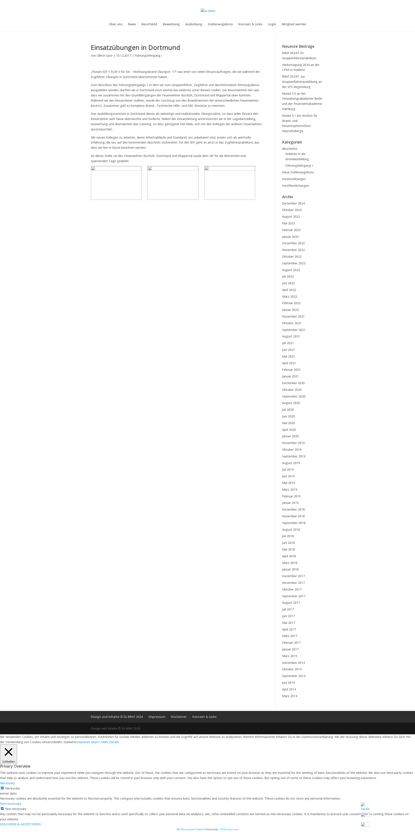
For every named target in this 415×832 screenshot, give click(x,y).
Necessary (12, 788)
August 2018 (291, 529)
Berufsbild (149, 24)
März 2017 (289, 636)
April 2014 (289, 689)
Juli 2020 (288, 409)
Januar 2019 (290, 503)
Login (272, 24)
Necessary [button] (7, 783)
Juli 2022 (288, 276)
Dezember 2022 (293, 243)
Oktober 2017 (292, 589)
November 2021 (293, 316)
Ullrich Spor (105, 55)
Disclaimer (179, 717)
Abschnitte (289, 149)
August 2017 (291, 602)
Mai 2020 (288, 423)
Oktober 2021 (292, 323)
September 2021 (293, 330)
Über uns (115, 24)
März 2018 (289, 563)
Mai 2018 (288, 549)
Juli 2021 (288, 343)
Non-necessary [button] (10, 804)
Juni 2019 (288, 476)
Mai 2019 (288, 483)
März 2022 (289, 296)
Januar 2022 (290, 310)
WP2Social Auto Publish (190, 829)
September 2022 (293, 263)
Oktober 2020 (292, 390)
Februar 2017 (291, 642)
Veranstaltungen (294, 179)
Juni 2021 (288, 350)
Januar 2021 (290, 376)
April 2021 (289, 363)
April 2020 (289, 430)
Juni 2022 (288, 283)
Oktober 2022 (292, 256)
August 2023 (291, 216)
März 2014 (289, 696)
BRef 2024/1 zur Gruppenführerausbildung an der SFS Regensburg (302, 81)
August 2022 (291, 270)
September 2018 (293, 523)
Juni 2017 (288, 616)
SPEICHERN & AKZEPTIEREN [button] (20, 824)
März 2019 (289, 489)
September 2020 (293, 396)
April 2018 (289, 556)
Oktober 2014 (292, 669)
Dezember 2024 (293, 203)
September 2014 (293, 676)
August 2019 (291, 463)
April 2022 (289, 290)
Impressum (156, 717)
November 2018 (293, 516)
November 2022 (293, 250)
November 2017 (293, 583)
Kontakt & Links (250, 24)
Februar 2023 (291, 230)
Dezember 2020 (293, 383)
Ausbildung (193, 24)
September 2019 (293, 456)
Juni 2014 (288, 682)
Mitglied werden (294, 24)
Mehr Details (110, 742)
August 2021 (291, 336)
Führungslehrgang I (148, 55)
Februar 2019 (291, 496)
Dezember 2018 (293, 509)
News (132, 24)
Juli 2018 (288, 536)
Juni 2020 (288, 416)
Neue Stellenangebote (298, 172)
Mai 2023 (288, 223)
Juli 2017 (288, 609)
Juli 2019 (288, 469)
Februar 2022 (291, 303)
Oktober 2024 (292, 210)
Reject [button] (95, 742)
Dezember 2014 (293, 663)
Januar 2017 (290, 649)
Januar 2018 (290, 569)
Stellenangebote (220, 24)
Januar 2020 (290, 436)
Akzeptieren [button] (81, 742)
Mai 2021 (288, 356)
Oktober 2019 (292, 449)
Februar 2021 (291, 369)
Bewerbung (171, 24)
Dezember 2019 (293, 443)
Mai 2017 (288, 623)
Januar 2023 (290, 237)
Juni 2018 (288, 543)
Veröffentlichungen (295, 186)
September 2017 (293, 596)
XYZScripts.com (229, 829)
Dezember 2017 (293, 576)
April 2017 (289, 629)
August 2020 (291, 403)
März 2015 (289, 656)
